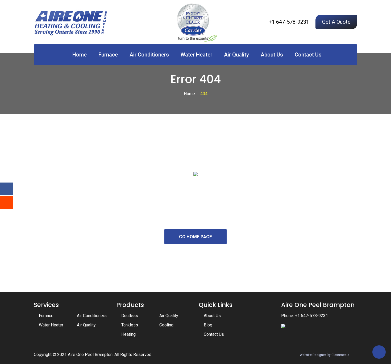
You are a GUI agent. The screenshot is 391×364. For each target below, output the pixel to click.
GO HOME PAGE (195, 236)
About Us (272, 54)
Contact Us (308, 54)
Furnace (108, 54)
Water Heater (196, 54)
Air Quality (236, 54)
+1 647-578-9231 (289, 22)
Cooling (166, 324)
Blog (208, 324)
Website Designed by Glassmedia (324, 355)
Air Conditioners (149, 54)
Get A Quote (336, 22)
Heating (128, 334)
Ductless (129, 315)
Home (79, 54)
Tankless (129, 324)
